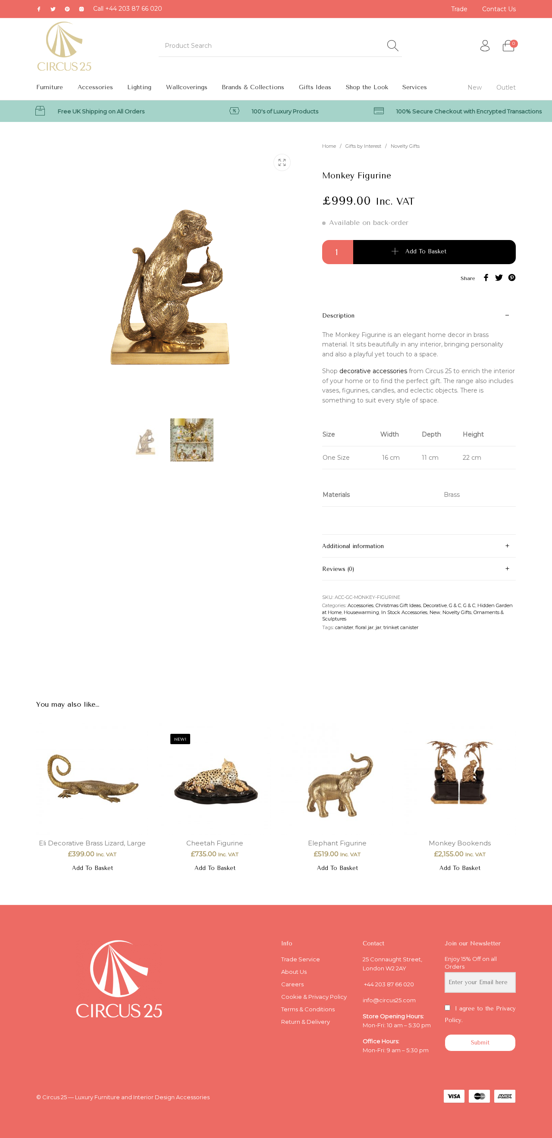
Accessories (360, 605)
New (435, 612)
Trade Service (300, 959)
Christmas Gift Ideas (398, 605)
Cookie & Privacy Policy (314, 996)
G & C (455, 605)
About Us (294, 971)
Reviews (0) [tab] (338, 569)
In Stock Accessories (404, 612)
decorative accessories (373, 371)
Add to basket (425, 251)
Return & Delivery (305, 1021)
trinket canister (400, 627)
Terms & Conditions (308, 1009)
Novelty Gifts (405, 146)
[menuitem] (459, 9)
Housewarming (361, 612)
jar (378, 627)
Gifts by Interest (363, 146)
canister (344, 627)
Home (329, 146)
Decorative (435, 605)
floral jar (364, 627)
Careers (292, 984)
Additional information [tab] (353, 546)
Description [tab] (338, 315)
